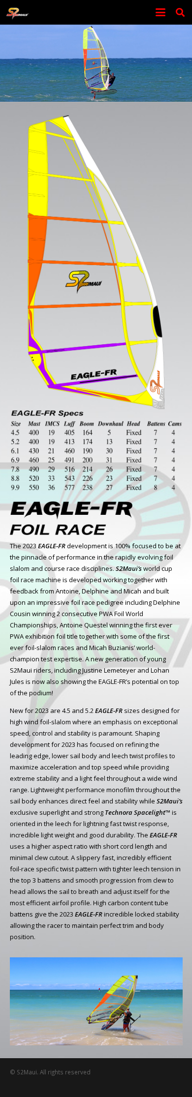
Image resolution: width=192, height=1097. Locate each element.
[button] (161, 12)
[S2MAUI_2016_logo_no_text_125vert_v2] (17, 12)
